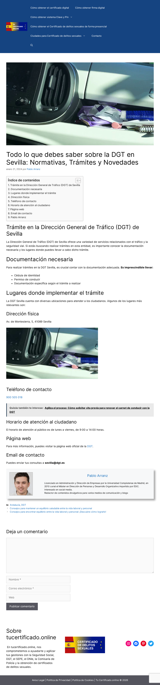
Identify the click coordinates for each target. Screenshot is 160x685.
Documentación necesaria (26, 189)
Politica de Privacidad (58, 680)
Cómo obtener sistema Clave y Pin (49, 17)
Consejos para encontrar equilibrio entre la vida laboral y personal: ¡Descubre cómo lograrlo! (58, 511)
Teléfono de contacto (23, 201)
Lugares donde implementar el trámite (33, 193)
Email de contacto (21, 213)
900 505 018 (14, 397)
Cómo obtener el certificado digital (49, 7)
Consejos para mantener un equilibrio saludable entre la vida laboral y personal (51, 508)
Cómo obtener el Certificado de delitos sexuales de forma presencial (68, 26)
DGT (89, 446)
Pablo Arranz (18, 217)
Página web (17, 209)
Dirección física (20, 197)
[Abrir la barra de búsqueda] (31, 45)
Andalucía (15, 505)
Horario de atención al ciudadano (30, 205)
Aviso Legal (38, 680)
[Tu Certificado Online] (16, 26)
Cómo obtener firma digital (90, 7)
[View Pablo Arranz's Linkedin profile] (38, 484)
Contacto (97, 35)
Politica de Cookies (83, 680)
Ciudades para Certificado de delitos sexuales (55, 35)
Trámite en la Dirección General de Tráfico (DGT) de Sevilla (45, 185)
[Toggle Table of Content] (76, 180)
